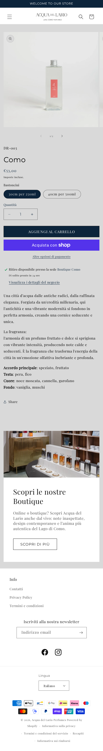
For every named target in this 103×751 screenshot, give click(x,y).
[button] (9, 17)
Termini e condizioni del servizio (46, 733)
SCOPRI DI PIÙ (35, 544)
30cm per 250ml (22, 194)
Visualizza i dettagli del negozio (34, 282)
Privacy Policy (21, 597)
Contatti (16, 589)
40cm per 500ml (62, 194)
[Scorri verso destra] (62, 136)
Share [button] (13, 401)
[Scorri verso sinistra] (41, 136)
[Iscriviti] (81, 632)
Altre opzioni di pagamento (52, 257)
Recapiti (78, 733)
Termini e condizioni (27, 605)
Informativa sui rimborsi (53, 741)
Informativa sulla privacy (59, 726)
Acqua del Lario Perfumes (49, 720)
